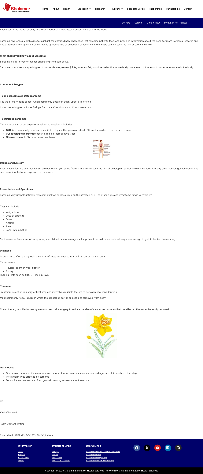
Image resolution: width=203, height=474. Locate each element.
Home (45, 8)
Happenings (155, 8)
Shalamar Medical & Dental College (100, 461)
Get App (126, 22)
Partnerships (173, 8)
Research (100, 8)
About (56, 8)
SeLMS (21, 461)
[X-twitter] (147, 448)
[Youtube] (157, 448)
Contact (188, 8)
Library (116, 8)
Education (82, 8)
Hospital (21, 455)
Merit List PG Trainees (175, 22)
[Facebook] (136, 448)
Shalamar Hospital (93, 455)
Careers (138, 22)
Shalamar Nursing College (96, 458)
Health (66, 8)
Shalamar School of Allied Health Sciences (103, 452)
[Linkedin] (168, 448)
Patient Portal (23, 458)
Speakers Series (136, 8)
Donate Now (153, 22)
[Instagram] (178, 448)
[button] (68, 9)
